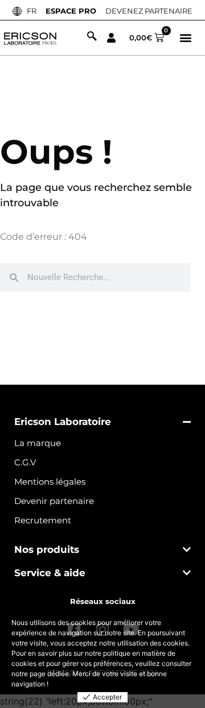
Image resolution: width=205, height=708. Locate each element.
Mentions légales (49, 481)
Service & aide (49, 572)
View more (67, 684)
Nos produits (46, 549)
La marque (37, 443)
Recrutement (42, 520)
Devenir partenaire (54, 500)
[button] (186, 37)
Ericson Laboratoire (62, 421)
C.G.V (25, 462)
